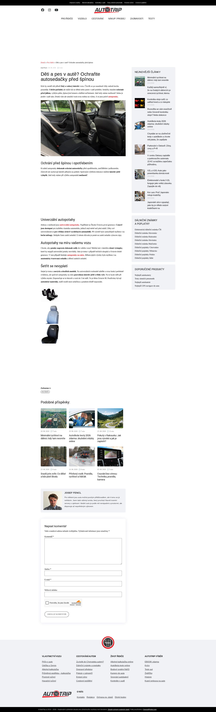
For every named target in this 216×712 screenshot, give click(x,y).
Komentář (49, 537)
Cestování (97, 19)
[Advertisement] (108, 41)
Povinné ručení (129, 2)
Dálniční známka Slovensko (146, 233)
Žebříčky (148, 673)
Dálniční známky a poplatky (88, 665)
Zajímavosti (136, 19)
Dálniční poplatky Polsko (145, 254)
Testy (151, 19)
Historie (148, 677)
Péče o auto (47, 662)
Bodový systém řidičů (119, 669)
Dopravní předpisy (84, 669)
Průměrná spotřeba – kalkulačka (56, 673)
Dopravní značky (75, 2)
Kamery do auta (117, 673)
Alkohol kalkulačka (87, 2)
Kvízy (147, 665)
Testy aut (149, 669)
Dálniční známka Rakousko (146, 237)
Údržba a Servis (49, 665)
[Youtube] (56, 10)
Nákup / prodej (116, 19)
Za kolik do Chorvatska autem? (90, 662)
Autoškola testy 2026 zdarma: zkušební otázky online (81, 438)
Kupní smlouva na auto (155, 681)
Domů (43, 62)
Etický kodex (120, 697)
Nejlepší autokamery (143, 275)
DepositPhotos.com (149, 709)
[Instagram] (49, 10)
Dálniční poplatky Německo (146, 251)
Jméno (47, 569)
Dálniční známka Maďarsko (146, 244)
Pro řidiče (67, 19)
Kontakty (81, 697)
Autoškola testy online (120, 665)
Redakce (91, 697)
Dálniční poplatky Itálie (144, 258)
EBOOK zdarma (152, 662)
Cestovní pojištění (141, 2)
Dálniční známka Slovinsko (145, 240)
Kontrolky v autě (100, 2)
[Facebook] (43, 10)
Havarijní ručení (49, 681)
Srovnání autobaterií (119, 677)
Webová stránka (50, 590)
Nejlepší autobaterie (142, 282)
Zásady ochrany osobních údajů (119, 709)
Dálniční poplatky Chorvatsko (146, 247)
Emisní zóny (81, 677)
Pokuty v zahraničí (84, 673)
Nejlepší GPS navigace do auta (147, 286)
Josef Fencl (44, 67)
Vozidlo (82, 19)
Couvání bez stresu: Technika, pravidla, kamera (107, 476)
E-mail (47, 580)
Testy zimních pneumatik (114, 2)
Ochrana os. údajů (105, 697)
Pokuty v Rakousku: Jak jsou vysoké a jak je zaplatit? (109, 438)
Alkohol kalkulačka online (121, 662)
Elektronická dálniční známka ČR (148, 230)
